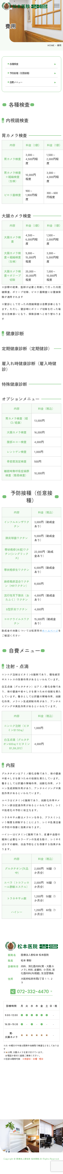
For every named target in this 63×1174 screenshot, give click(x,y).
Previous (3, 1128)
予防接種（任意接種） (20, 73)
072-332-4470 (33, 992)
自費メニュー (15, 82)
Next (59, 1128)
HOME (51, 45)
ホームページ (50, 630)
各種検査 (13, 64)
